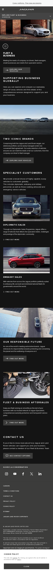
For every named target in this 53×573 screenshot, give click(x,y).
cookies (15, 558)
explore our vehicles (16, 70)
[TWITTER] (31, 474)
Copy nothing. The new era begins (27, 3)
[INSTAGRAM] (6, 474)
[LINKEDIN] (40, 474)
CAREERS (6, 486)
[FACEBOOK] (23, 474)
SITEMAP (6, 511)
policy (19, 559)
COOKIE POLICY (9, 506)
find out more (17, 359)
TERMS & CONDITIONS (11, 491)
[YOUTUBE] (15, 474)
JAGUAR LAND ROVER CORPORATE (15, 516)
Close (26, 566)
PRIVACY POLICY (9, 501)
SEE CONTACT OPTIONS (20, 456)
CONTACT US (8, 496)
